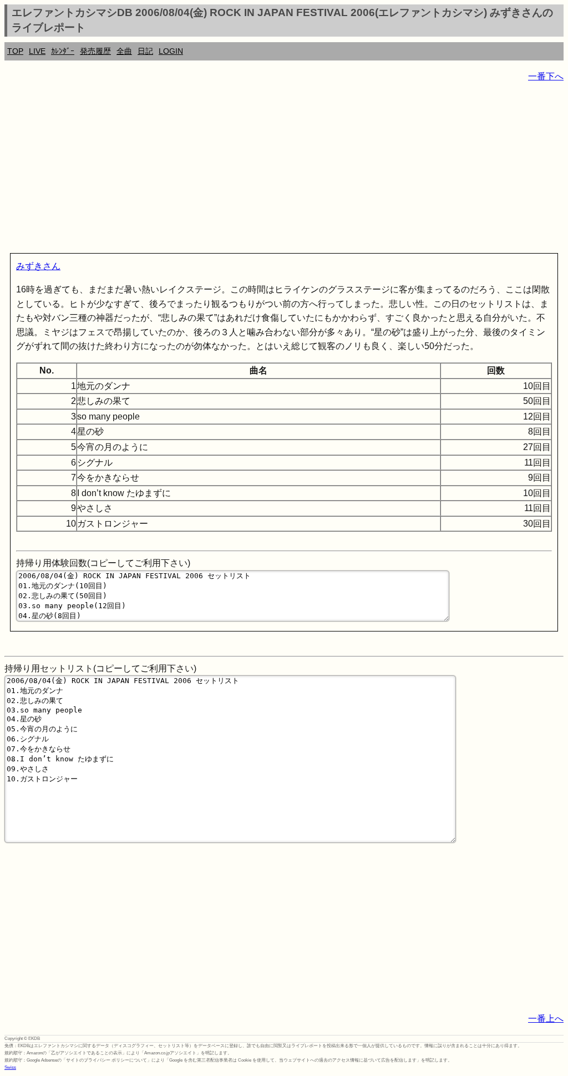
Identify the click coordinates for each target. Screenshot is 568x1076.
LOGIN (171, 51)
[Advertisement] (284, 169)
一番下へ (546, 76)
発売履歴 (95, 51)
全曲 (124, 51)
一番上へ (546, 1018)
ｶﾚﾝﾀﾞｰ (62, 51)
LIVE (37, 51)
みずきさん (38, 266)
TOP (15, 51)
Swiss (10, 1067)
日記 (145, 51)
